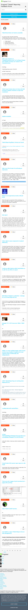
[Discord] (1, 566)
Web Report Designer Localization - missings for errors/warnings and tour (13, 296)
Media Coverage (3, 578)
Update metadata (6, 116)
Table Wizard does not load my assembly (12, 32)
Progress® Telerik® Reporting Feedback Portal (10, 5)
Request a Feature (14, 14)
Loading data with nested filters (10, 408)
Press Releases (3, 577)
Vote (23, 30)
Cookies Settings (14, 607)
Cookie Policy (5, 599)
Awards (1, 576)
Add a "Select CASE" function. (9, 508)
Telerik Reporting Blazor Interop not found (13, 142)
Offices (1, 580)
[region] (14, 602)
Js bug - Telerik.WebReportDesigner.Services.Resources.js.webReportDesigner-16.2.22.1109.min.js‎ (13, 436)
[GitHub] (1, 565)
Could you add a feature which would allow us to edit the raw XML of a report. (13, 269)
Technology (2, 574)
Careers (1, 579)
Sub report (5, 215)
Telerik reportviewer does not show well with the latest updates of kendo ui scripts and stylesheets (13, 90)
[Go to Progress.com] (4, 554)
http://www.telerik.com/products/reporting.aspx (12, 129)
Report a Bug (14, 16)
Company (2, 573)
